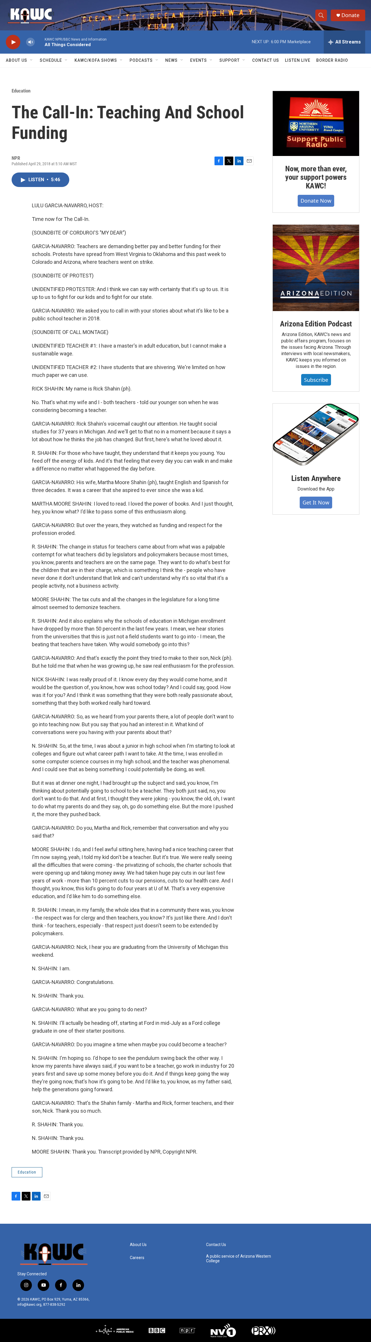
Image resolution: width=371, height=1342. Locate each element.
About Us (16, 60)
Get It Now (316, 502)
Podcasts (141, 60)
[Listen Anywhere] (316, 435)
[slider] (40, 42)
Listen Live (297, 60)
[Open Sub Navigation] (31, 60)
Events (198, 60)
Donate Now (316, 200)
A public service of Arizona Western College (238, 1258)
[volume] (30, 42)
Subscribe (316, 379)
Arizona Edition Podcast (316, 323)
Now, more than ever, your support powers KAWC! (316, 177)
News (171, 60)
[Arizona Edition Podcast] (316, 268)
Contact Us (265, 60)
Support (229, 60)
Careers (137, 1258)
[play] (13, 42)
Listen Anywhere (315, 478)
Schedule (51, 60)
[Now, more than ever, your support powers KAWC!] (316, 123)
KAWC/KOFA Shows (95, 60)
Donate (350, 15)
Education (21, 91)
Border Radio (332, 60)
